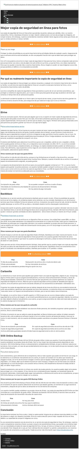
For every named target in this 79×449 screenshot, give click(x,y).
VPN (5, 13)
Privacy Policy (9, 440)
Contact (8, 438)
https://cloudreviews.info (65, 430)
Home (6, 11)
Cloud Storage (8, 15)
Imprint (7, 442)
